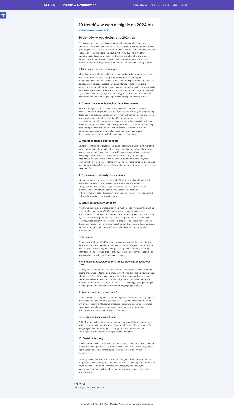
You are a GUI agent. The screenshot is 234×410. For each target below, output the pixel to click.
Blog (175, 5)
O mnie (166, 5)
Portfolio (155, 5)
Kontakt (184, 5)
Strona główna (140, 5)
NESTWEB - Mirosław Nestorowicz (70, 5)
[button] (3, 15)
